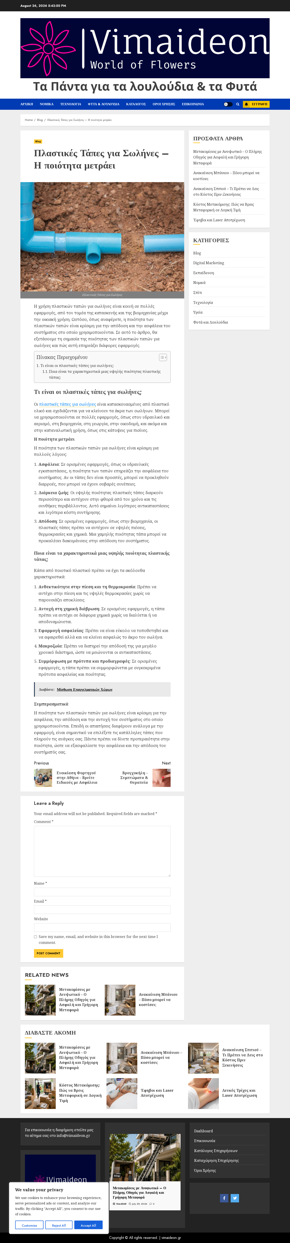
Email (40, 901)
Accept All (88, 1225)
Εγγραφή (259, 104)
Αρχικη (26, 104)
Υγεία (198, 312)
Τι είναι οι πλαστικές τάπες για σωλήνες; (77, 365)
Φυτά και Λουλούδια (210, 322)
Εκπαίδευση (203, 272)
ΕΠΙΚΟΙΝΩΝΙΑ (193, 104)
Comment (43, 821)
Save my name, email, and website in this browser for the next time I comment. (98, 939)
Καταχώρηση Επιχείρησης (216, 1160)
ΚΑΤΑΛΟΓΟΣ (136, 104)
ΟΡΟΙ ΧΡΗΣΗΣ (164, 104)
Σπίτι (197, 292)
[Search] (238, 104)
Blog (38, 141)
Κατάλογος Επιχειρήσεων (215, 1150)
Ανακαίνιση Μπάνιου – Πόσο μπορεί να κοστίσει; (158, 999)
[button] (161, 358)
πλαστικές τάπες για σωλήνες (67, 404)
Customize (29, 1225)
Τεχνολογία (203, 302)
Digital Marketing (208, 262)
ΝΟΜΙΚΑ (46, 104)
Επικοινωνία (204, 1140)
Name (40, 883)
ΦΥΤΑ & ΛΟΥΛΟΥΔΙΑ (103, 104)
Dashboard (203, 1130)
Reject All (59, 1225)
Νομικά (199, 282)
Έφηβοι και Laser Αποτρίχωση (219, 219)
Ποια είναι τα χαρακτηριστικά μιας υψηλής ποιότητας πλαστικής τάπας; (105, 374)
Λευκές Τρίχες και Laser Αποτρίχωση (239, 1093)
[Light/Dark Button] (228, 104)
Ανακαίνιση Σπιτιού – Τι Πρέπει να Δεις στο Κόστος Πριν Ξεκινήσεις (242, 1057)
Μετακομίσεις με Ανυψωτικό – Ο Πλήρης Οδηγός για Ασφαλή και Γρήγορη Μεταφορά (78, 999)
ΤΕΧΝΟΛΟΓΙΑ (70, 104)
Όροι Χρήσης (205, 1170)
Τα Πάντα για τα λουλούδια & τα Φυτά (145, 86)
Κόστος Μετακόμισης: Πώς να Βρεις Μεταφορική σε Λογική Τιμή (80, 1093)
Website (41, 918)
